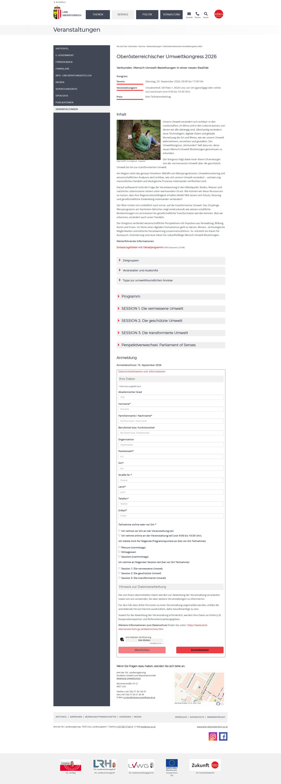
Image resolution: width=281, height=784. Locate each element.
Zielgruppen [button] (129, 260)
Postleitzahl (126, 451)
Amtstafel (61, 717)
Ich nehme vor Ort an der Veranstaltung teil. (147, 531)
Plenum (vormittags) (133, 547)
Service (123, 14)
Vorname (124, 403)
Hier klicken (144, 640)
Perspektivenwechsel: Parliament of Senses (159, 345)
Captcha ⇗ (156, 643)
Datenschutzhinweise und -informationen (141, 371)
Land (122, 486)
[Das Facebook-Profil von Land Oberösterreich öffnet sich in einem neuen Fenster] (223, 736)
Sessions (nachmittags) (134, 556)
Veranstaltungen (154, 46)
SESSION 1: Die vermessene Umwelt (152, 308)
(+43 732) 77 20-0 (124, 727)
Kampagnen (76, 717)
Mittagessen (128, 552)
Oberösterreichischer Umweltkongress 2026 (182, 46)
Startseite (132, 46)
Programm (131, 296)
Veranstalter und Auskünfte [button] (138, 270)
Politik (147, 14)
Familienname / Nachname (135, 415)
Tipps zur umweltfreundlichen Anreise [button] (146, 280)
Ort (121, 463)
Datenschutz (197, 717)
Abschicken (142, 650)
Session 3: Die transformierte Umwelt (143, 578)
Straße (125, 474)
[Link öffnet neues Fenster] (219, 12)
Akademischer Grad (130, 392)
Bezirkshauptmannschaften (100, 717)
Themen (98, 14)
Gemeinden (125, 717)
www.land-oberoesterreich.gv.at (212, 727)
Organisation (126, 439)
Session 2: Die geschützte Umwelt (141, 573)
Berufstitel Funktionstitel (136, 427)
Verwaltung (171, 14)
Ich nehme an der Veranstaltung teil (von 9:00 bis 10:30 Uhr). (161, 535)
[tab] (171, 260)
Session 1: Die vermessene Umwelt (142, 568)
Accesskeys (61, 2)
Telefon (123, 498)
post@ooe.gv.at (148, 727)
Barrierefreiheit (216, 717)
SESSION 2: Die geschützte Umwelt (152, 321)
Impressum (181, 717)
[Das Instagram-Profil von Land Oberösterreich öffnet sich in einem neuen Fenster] (213, 736)
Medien (137, 717)
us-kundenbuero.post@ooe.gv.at (139, 697)
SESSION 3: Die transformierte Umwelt (155, 333)
